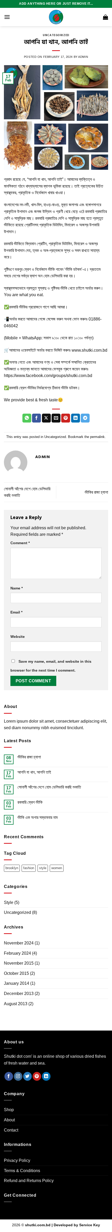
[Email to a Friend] (56, 418)
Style (8, 902)
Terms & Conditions (22, 1170)
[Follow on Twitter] (27, 1076)
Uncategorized (56, 35)
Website (17, 636)
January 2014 (16, 983)
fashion (28, 868)
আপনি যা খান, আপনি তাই (34, 772)
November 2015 (19, 963)
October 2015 (16, 973)
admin (83, 56)
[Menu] (7, 16)
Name (16, 588)
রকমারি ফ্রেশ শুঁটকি (29, 802)
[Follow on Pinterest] (37, 1076)
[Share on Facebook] (36, 418)
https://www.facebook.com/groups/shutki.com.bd (48, 375)
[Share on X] (46, 418)
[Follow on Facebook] (8, 1076)
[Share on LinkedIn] (75, 418)
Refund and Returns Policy (29, 1180)
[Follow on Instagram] (18, 1076)
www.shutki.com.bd (89, 350)
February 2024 (17, 953)
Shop (9, 1109)
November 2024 (19, 943)
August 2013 (15, 1004)
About (9, 1120)
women (56, 868)
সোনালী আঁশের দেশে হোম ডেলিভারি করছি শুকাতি (49, 787)
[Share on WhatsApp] (26, 418)
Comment (20, 543)
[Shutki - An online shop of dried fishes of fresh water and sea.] (56, 17)
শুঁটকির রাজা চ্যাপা (96, 492)
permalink (97, 437)
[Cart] (105, 17)
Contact (11, 1130)
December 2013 (19, 993)
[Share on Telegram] (85, 418)
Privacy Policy (17, 1160)
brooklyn (11, 868)
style (42, 868)
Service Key (89, 1225)
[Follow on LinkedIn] (46, 1076)
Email (16, 612)
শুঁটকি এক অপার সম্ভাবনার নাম (37, 817)
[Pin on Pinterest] (65, 418)
